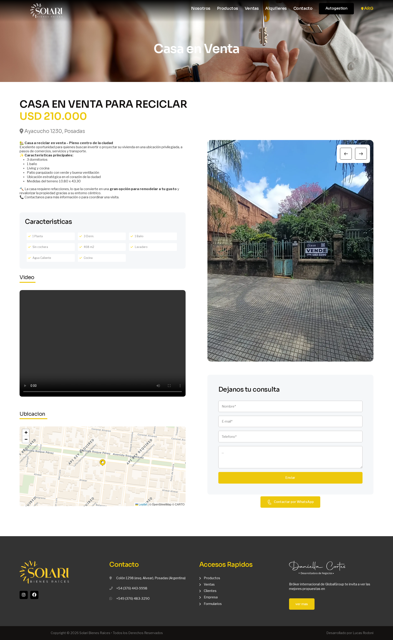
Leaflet (142, 504)
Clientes (210, 591)
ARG (368, 8)
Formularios (213, 604)
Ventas (252, 8)
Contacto (302, 8)
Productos (227, 8)
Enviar (290, 478)
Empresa (211, 597)
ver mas (301, 604)
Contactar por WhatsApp (294, 502)
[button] (102, 462)
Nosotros (200, 8)
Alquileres (276, 8)
